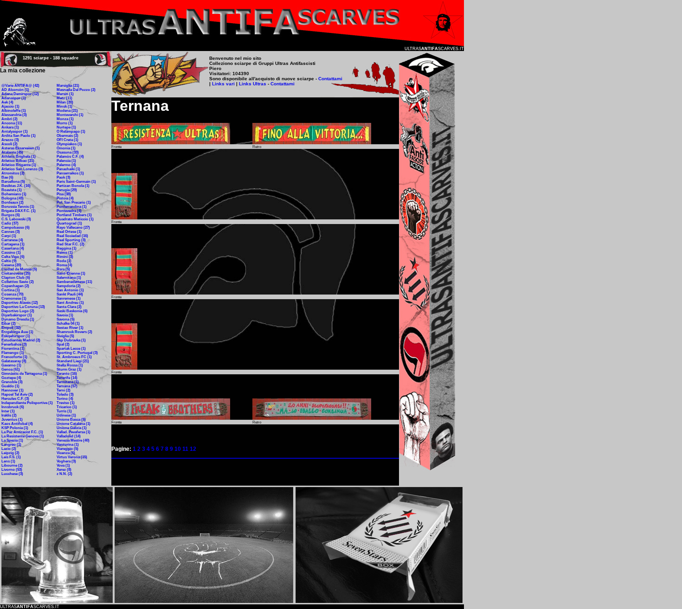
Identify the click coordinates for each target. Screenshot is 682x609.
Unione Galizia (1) (72, 428)
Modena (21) (67, 111)
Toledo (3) (65, 394)
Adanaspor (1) (13, 98)
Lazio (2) (8, 449)
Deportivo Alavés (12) (19, 303)
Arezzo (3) (10, 140)
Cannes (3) (10, 232)
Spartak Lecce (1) (71, 348)
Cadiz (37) (10, 223)
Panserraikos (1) (70, 173)
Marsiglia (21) (68, 85)
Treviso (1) (66, 403)
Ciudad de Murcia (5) (19, 269)
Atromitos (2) (13, 173)
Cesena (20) (11, 265)
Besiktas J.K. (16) (16, 186)
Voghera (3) (66, 461)
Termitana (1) (68, 382)
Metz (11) (64, 98)
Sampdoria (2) (69, 286)
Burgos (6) (10, 215)
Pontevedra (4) (69, 211)
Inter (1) (8, 411)
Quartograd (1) (69, 223)
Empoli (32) (11, 328)
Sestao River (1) (70, 328)
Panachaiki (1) (68, 169)
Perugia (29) (67, 190)
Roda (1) (64, 261)
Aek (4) (7, 102)
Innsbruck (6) (12, 407)
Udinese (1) (66, 415)
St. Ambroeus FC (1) (74, 357)
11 (185, 449)
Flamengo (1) (12, 353)
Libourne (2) (12, 465)
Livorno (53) (11, 470)
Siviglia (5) (65, 336)
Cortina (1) (10, 290)
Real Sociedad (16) (72, 236)
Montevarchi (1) (70, 115)
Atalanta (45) (12, 152)
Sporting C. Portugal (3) (77, 353)
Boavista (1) (11, 190)
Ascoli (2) (9, 144)
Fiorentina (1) (13, 348)
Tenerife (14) (67, 378)
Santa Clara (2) (69, 307)
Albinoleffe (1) (13, 111)
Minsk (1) (64, 106)
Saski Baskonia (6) (72, 311)
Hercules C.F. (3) (15, 399)
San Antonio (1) (70, 290)
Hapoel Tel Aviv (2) (17, 394)
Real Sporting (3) (71, 240)
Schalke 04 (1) (68, 323)
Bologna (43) (12, 198)
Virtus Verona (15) (72, 457)
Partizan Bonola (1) (73, 186)
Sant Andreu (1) (70, 303)
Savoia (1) (65, 315)
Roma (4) (64, 265)
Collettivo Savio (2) (17, 282)
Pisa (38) (64, 194)
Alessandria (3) (14, 115)
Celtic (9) (9, 261)
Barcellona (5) (13, 181)
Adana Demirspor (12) (20, 94)
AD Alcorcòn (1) (15, 90)
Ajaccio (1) (10, 106)
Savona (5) (66, 319)
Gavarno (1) (11, 365)
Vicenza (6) (66, 453)
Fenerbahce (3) (14, 344)
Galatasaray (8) (13, 361)
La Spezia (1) (12, 440)
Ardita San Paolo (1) (18, 136)
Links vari (224, 83)
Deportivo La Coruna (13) (23, 307)
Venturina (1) (68, 444)
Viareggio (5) (67, 449)
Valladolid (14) (69, 436)
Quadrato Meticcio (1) (75, 219)
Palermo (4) (66, 165)
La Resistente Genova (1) (22, 436)
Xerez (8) (64, 470)
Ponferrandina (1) (72, 207)
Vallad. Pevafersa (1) (73, 432)
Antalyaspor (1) (14, 131)
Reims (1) (65, 252)
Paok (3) (64, 177)
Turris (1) (64, 411)
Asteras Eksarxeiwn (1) (20, 148)
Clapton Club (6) (15, 278)
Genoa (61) (10, 369)
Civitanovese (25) (16, 273)
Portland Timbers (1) (74, 215)
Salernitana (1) (69, 278)
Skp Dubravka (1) (71, 340)
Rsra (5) (63, 269)
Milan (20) (65, 102)
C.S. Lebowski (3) (16, 219)
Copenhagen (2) (15, 286)
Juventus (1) (12, 419)
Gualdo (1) (10, 386)
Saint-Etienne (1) (71, 273)
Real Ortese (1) (69, 232)
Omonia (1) (66, 148)
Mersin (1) (65, 94)
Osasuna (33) (68, 152)
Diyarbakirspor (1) (16, 315)
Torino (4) (65, 399)
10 (177, 449)
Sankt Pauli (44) (70, 294)
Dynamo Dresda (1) (17, 319)
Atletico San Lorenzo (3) (22, 169)
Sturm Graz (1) (69, 369)
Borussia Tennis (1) (17, 207)
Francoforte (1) (14, 357)
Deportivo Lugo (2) (17, 311)
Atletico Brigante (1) (18, 165)
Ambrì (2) (9, 119)
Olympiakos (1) (69, 144)
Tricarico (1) (67, 407)
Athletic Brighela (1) (18, 156)
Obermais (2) (67, 136)
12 (193, 449)
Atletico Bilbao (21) (17, 161)
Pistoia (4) (65, 198)
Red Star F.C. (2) (70, 244)
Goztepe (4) (11, 378)
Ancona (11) (11, 123)
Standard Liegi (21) (73, 361)
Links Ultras (252, 83)
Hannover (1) (12, 390)
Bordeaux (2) (12, 202)
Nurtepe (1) (66, 127)
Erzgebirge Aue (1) (17, 332)
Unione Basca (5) (71, 419)
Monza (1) (65, 119)
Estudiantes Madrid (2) (20, 340)
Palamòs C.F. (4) (70, 156)
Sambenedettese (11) (74, 282)
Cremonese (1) (13, 298)
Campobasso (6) (15, 227)
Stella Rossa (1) (70, 365)
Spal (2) (63, 344)
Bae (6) (7, 177)
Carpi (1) (8, 236)
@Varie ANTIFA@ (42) (20, 85)
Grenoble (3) (12, 382)
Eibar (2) (8, 323)
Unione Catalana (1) (73, 424)
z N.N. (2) (64, 474)
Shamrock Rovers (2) (74, 332)
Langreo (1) (11, 444)
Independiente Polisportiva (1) (27, 403)
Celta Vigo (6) (13, 257)
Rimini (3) (65, 257)
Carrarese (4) (12, 240)
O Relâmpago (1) (71, 131)
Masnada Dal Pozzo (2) (76, 90)
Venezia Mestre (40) (73, 440)
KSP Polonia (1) (14, 428)
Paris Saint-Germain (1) (76, 181)
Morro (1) (65, 123)
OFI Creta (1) (67, 140)
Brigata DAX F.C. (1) (18, 211)
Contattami (330, 78)
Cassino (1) (11, 252)
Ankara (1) (10, 127)
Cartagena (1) (13, 244)
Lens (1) (8, 461)
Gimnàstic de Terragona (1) (24, 374)
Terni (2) (64, 390)
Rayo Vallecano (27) (73, 227)
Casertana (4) (12, 248)
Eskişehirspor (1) (15, 336)
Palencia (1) (66, 161)
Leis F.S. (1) (11, 457)
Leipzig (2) (10, 453)
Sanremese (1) (69, 298)
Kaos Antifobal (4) (17, 424)
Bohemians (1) (13, 194)
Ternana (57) (67, 386)
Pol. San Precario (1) (74, 202)
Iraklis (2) (9, 415)
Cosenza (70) (12, 294)
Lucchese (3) (12, 474)
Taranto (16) (67, 374)
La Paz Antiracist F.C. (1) (22, 432)
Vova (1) (63, 465)
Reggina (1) (67, 248)
